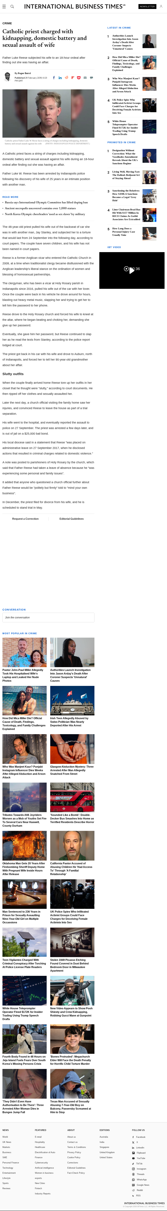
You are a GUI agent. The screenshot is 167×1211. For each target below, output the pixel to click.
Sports (5, 1183)
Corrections (72, 1162)
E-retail (38, 1137)
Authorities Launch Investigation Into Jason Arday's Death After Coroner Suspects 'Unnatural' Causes (125, 42)
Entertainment (9, 1173)
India (102, 1142)
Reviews (6, 1188)
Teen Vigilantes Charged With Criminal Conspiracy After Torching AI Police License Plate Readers (24, 964)
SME (4, 1157)
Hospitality (40, 1142)
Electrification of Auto (45, 1152)
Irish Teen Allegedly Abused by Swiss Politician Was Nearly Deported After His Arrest (69, 722)
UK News (6, 1142)
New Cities (40, 1183)
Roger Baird (24, 73)
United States (106, 1157)
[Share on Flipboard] (73, 78)
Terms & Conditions (76, 1147)
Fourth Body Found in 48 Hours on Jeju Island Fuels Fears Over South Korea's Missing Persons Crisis (24, 1060)
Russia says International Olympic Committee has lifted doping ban (46, 202)
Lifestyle (6, 1178)
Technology (7, 1168)
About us (71, 1137)
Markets (6, 1147)
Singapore (104, 1147)
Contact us (72, 1142)
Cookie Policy (73, 1157)
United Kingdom (107, 1152)
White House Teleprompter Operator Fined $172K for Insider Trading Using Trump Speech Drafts (125, 128)
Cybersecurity (41, 1162)
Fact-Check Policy (76, 1173)
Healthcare (40, 1147)
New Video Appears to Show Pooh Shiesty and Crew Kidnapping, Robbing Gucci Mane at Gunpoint (71, 1012)
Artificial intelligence (44, 1168)
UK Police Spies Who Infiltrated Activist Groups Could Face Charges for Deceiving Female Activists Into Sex (126, 106)
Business (6, 1152)
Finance (38, 1157)
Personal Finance (10, 1162)
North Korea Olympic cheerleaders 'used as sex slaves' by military (45, 214)
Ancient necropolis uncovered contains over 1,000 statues (40, 208)
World (5, 1137)
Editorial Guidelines (72, 518)
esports (38, 1178)
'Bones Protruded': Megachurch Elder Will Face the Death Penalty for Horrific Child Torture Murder (70, 1060)
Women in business (44, 1173)
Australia (104, 1137)
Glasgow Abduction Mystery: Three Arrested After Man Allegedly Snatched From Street (72, 770)
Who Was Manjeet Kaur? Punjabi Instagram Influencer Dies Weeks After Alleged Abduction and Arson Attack (126, 85)
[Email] (85, 78)
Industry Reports (43, 1193)
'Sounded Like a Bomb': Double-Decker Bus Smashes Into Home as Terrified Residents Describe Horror (72, 819)
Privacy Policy (74, 1152)
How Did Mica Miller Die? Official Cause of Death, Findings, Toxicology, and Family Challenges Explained (126, 63)
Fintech (38, 1188)
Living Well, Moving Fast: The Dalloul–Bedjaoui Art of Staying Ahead (126, 175)
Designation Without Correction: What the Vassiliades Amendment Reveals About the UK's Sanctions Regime (125, 157)
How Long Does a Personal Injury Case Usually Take (123, 231)
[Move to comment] (91, 78)
